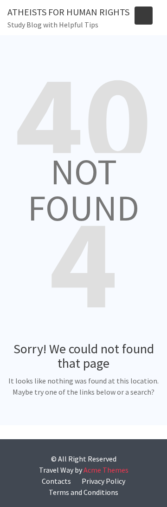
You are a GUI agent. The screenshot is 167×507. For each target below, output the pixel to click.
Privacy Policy (103, 481)
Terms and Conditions (83, 492)
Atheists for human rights (68, 12)
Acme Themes (106, 469)
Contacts (56, 481)
